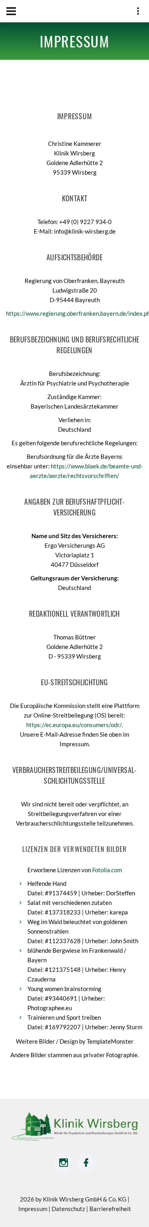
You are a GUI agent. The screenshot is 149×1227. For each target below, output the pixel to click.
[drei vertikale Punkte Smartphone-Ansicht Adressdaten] (137, 12)
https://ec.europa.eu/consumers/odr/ (74, 724)
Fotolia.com (107, 869)
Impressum (33, 1208)
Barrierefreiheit (110, 1208)
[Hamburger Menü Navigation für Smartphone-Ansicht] (11, 11)
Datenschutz (69, 1208)
